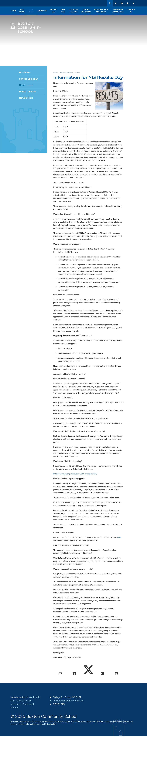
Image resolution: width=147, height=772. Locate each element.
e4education (35, 697)
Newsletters (26, 98)
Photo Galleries (28, 91)
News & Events (66, 73)
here (119, 537)
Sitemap (15, 707)
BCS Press (25, 72)
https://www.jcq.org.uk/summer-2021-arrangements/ (75, 474)
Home (55, 73)
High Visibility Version (21, 700)
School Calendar (28, 79)
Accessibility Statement (22, 704)
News (77, 73)
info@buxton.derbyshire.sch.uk (68, 700)
